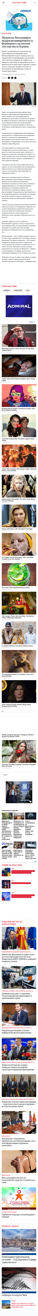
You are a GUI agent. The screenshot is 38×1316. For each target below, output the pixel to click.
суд (28, 290)
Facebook (9, 78)
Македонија (6, 33)
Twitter (12, 78)
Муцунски (18, 290)
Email (15, 78)
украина (7, 290)
